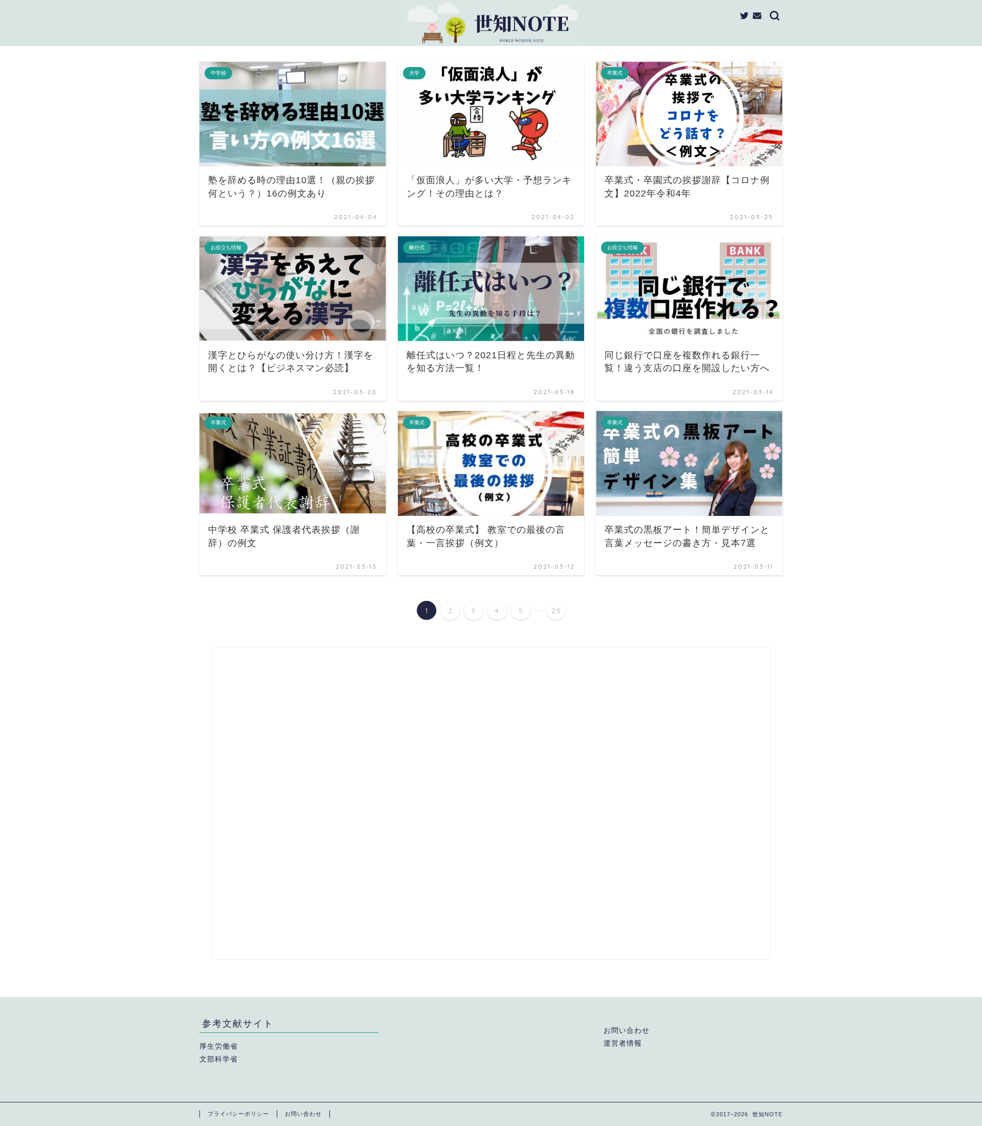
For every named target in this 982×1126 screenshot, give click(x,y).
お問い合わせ (627, 1030)
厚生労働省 (218, 1046)
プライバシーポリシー (238, 1114)
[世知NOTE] (491, 43)
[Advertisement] (491, 803)
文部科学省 (218, 1059)
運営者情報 (623, 1043)
